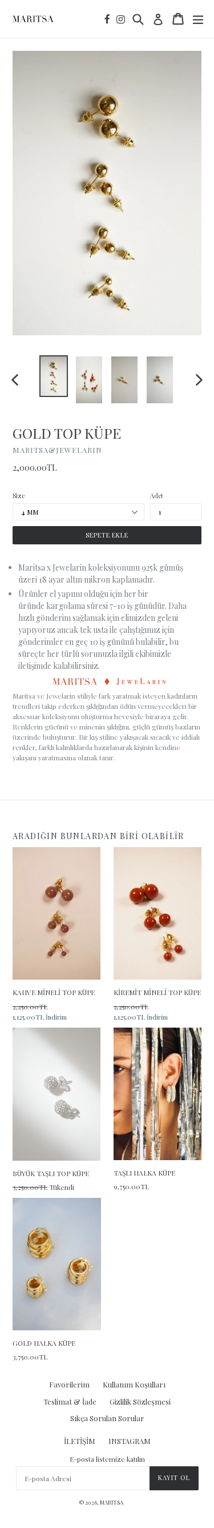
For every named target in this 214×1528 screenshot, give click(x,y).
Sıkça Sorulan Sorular (107, 1418)
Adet (156, 495)
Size (19, 495)
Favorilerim (69, 1384)
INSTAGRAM (129, 1441)
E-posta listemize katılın (107, 1459)
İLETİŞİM (79, 1441)
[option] (53, 376)
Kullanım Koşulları (134, 1384)
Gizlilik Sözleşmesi (140, 1401)
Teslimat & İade (69, 1401)
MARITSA (111, 1502)
